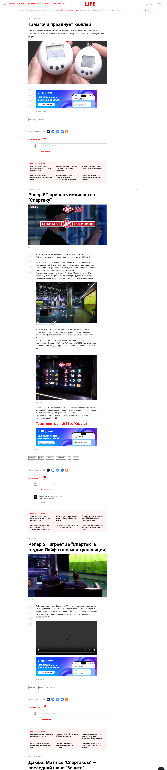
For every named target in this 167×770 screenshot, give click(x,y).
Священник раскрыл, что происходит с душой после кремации (91, 177)
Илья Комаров (42, 111)
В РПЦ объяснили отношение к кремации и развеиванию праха (93, 527)
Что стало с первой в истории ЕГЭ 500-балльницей (67, 526)
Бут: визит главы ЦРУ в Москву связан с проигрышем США (41, 177)
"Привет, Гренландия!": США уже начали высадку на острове (66, 745)
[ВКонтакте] (62, 132)
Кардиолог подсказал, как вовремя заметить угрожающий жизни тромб (66, 177)
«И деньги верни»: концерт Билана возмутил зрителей (92, 167)
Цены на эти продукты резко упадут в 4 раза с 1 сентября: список (66, 518)
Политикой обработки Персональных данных (66, 10)
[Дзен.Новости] (48, 132)
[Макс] (53, 132)
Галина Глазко (42, 450)
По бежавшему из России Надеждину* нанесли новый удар (40, 745)
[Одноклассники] (67, 132)
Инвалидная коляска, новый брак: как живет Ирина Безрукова (66, 168)
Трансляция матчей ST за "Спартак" (62, 423)
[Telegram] (57, 132)
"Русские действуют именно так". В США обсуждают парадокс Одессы (92, 518)
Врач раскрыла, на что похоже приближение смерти (41, 735)
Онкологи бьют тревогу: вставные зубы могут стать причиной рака (40, 168)
